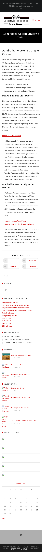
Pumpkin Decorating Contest (20, 374)
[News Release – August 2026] (6, 356)
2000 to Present (7, 326)
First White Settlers (8, 313)
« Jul (3, 518)
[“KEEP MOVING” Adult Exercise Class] (6, 422)
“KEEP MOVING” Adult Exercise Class (23, 421)
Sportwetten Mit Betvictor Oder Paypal (19, 224)
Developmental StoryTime (20, 408)
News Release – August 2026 (21, 355)
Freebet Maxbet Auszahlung (15, 221)
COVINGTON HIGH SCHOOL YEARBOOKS (17, 340)
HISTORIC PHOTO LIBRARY (12, 337)
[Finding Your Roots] (6, 366)
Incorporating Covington (9, 316)
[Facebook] (6, 290)
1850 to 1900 (6, 318)
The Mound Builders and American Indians (15, 305)
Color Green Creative (20, 548)
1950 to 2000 (6, 323)
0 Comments (16, 358)
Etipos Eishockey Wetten (11, 135)
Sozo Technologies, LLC (20, 550)
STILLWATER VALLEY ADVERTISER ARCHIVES (18, 343)
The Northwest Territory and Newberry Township (17, 310)
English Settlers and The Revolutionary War (15, 308)
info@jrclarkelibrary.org (26, 6)
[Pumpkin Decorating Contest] (6, 375)
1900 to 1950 (6, 321)
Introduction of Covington (10, 303)
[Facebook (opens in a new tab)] (21, 8)
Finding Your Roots (17, 365)
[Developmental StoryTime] (6, 409)
